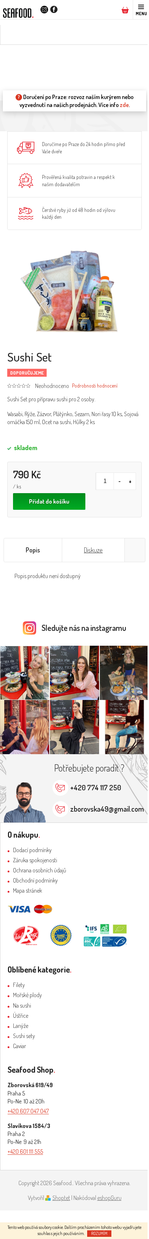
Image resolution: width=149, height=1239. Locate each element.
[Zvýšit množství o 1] (130, 481)
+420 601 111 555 (25, 1151)
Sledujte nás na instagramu (84, 628)
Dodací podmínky (32, 850)
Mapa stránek (27, 890)
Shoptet (61, 1197)
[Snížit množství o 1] (119, 481)
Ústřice (20, 1015)
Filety (19, 984)
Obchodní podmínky (35, 880)
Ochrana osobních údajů (39, 870)
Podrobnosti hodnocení (95, 386)
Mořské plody (27, 995)
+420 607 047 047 (28, 1111)
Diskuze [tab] (93, 550)
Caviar (19, 1046)
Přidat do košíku (49, 501)
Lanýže (20, 1025)
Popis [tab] (33, 550)
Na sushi (22, 1005)
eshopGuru (109, 1197)
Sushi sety (24, 1035)
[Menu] (141, 10)
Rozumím (99, 1233)
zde (124, 104)
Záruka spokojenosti (35, 860)
